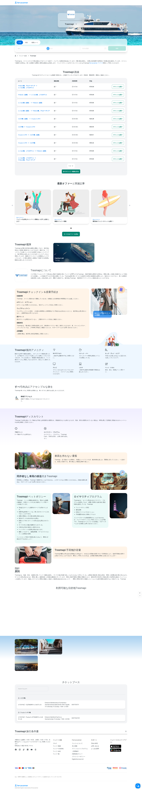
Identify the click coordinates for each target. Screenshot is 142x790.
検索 (117, 48)
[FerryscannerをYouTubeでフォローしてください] (32, 750)
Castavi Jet (59, 258)
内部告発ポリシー (77, 754)
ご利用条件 (75, 751)
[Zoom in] (139, 593)
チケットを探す (118, 87)
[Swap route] (48, 48)
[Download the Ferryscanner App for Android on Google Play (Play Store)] (115, 750)
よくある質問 (95, 749)
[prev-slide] (12, 205)
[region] (71, 613)
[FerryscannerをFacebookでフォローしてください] (16, 750)
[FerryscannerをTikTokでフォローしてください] (24, 750)
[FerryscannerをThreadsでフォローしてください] (35, 750)
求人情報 (74, 746)
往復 (26, 42)
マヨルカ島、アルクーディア (26, 649)
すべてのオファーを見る (71, 234)
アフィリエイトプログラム (80, 749)
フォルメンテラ (22, 667)
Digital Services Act (78, 759)
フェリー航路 (57, 746)
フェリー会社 (23, 56)
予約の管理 (94, 743)
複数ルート (35, 42)
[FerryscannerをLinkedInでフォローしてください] (28, 750)
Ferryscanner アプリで (96, 63)
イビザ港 (43, 650)
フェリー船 (56, 754)
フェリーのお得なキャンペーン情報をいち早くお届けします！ (32, 220)
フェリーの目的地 (58, 749)
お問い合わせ (95, 746)
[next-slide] (129, 205)
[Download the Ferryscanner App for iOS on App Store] (115, 746)
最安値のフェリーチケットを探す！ (103, 221)
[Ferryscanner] (21, 2)
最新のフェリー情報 (60, 221)
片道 (19, 42)
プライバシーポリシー (78, 756)
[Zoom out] (139, 595)
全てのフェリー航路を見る (71, 171)
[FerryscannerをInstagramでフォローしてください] (20, 750)
